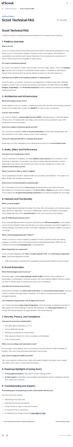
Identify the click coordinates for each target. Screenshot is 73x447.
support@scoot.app (38, 413)
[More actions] (70, 3)
